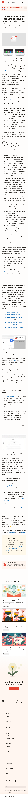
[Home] (3, 2)
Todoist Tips (6, 606)
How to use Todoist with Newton (13, 322)
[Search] (22, 2)
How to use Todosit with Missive (13, 317)
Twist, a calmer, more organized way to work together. (14, 548)
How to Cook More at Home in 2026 (11, 633)
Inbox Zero (4, 71)
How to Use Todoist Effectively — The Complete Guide (14, 585)
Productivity (5, 630)
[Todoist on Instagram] (12, 781)
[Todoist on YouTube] (6, 781)
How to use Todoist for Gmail (12, 312)
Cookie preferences (22, 790)
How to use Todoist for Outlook (12, 314)
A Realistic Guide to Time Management (12, 610)
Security (7, 790)
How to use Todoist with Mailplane (13, 327)
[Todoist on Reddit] (15, 781)
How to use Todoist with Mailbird (13, 330)
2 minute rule (10, 100)
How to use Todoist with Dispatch (13, 325)
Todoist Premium (6, 387)
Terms (15, 790)
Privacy (11, 790)
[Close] (25, 8)
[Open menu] (25, 2)
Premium (6, 272)
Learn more (9, 567)
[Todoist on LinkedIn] (9, 781)
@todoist (23, 532)
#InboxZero (12, 532)
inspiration (10, 2)
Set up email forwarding (10, 396)
